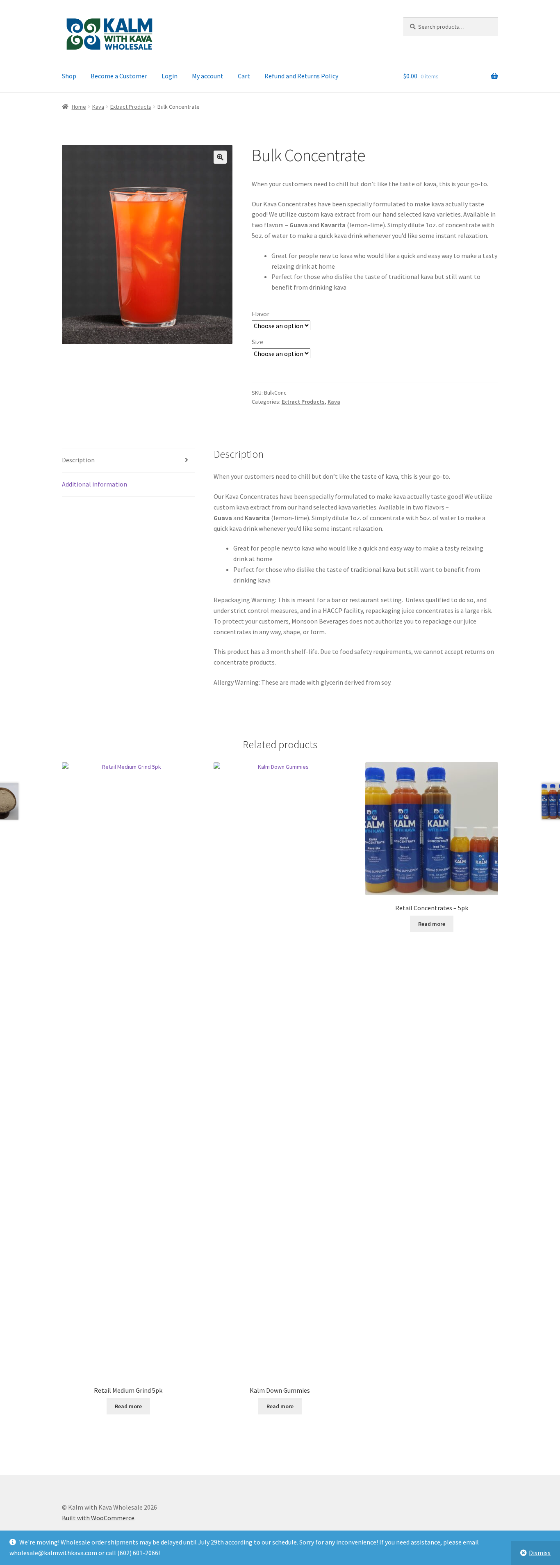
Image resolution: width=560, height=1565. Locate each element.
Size (257, 342)
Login (170, 76)
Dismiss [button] (540, 1553)
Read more (128, 1406)
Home (79, 106)
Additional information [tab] (94, 484)
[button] (220, 157)
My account (207, 76)
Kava (98, 106)
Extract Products (130, 106)
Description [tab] (78, 460)
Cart (244, 76)
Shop (69, 76)
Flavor (260, 314)
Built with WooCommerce (98, 1518)
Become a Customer (119, 76)
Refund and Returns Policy (301, 76)
